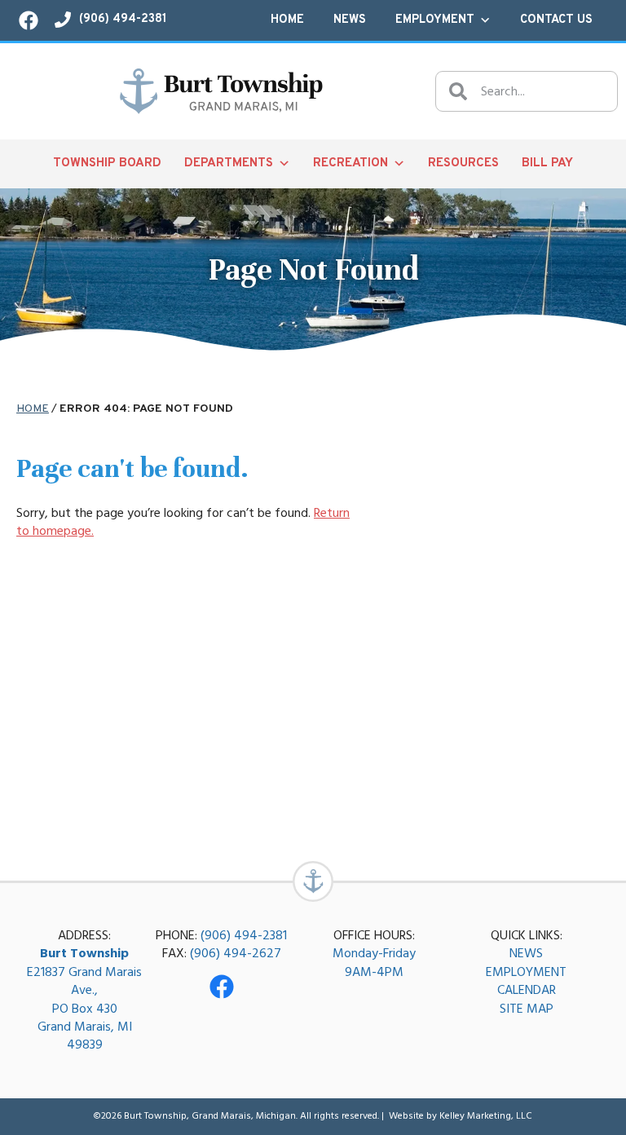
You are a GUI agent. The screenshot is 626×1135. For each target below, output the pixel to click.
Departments (228, 163)
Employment (434, 20)
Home (287, 20)
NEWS (526, 953)
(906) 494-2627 (235, 953)
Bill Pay (547, 163)
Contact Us (556, 20)
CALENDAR (526, 989)
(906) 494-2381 (244, 935)
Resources (463, 163)
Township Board (107, 163)
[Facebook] (221, 986)
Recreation (350, 163)
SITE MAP (526, 1008)
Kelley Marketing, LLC (485, 1116)
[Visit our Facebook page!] (28, 20)
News (349, 20)
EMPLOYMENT (526, 972)
